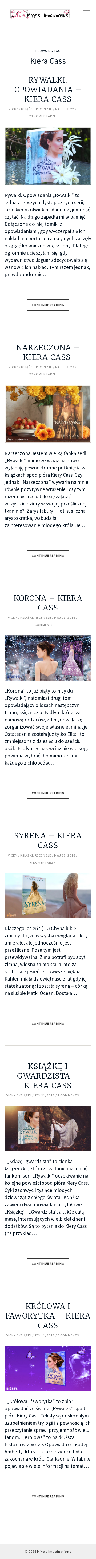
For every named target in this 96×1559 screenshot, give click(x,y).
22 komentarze (42, 374)
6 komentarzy (42, 863)
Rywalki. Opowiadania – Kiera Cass (48, 89)
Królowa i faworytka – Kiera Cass (48, 1315)
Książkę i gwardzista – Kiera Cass (48, 1076)
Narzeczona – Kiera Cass (48, 352)
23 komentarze (42, 116)
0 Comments (68, 1335)
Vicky (13, 109)
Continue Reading (48, 305)
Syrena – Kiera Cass (48, 840)
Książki (27, 109)
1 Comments (42, 625)
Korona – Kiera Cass (48, 603)
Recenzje (44, 109)
